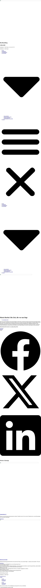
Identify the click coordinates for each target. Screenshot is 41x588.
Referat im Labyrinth (3, 559)
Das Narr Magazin (7, 117)
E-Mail (1, 577)
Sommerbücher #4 (3, 514)
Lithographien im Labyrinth (8, 118)
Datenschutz (4, 579)
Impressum (3, 580)
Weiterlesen (2, 518)
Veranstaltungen (4, 52)
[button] (20, 161)
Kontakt (3, 119)
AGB (3, 578)
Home (3, 50)
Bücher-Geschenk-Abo (7, 270)
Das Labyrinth (6, 116)
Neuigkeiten (4, 51)
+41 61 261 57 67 (3, 576)
